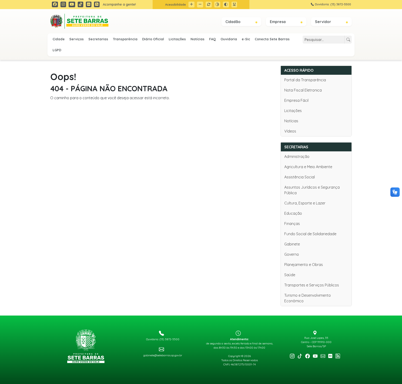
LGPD (57, 50)
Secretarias (98, 39)
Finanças (292, 223)
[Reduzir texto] (200, 4)
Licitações (177, 39)
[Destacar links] (234, 4)
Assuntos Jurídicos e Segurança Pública (312, 190)
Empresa (278, 21)
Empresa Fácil (296, 100)
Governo (291, 254)
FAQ (212, 39)
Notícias (197, 39)
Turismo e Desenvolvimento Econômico (307, 298)
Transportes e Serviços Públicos (311, 285)
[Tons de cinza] (217, 4)
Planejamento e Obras (303, 264)
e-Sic (246, 39)
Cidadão (233, 21)
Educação (293, 213)
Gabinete (292, 244)
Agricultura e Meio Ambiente (308, 166)
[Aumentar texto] (191, 4)
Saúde (289, 274)
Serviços (76, 39)
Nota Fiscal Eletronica (303, 90)
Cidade (59, 39)
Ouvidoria (229, 39)
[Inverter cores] (226, 4)
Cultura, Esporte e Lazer (304, 203)
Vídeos (290, 131)
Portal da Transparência (305, 80)
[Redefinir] (209, 4)
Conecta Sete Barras (272, 39)
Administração (296, 156)
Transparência (125, 39)
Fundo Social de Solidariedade (310, 233)
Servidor (323, 21)
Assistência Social (299, 177)
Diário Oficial (153, 39)
